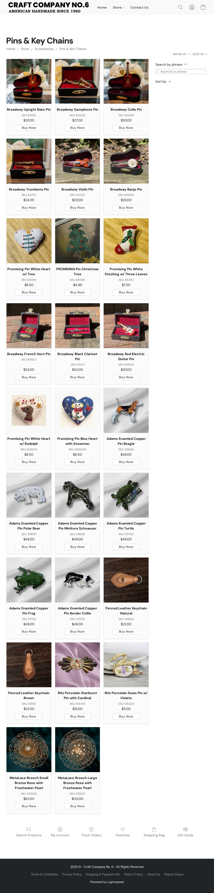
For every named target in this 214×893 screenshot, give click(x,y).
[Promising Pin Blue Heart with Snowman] (77, 410)
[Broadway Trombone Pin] (28, 161)
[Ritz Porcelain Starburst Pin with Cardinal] (77, 664)
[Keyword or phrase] (157, 71)
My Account (60, 835)
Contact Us (139, 7)
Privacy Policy (72, 874)
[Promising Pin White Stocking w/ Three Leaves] (126, 240)
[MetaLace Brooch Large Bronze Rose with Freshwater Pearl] (77, 749)
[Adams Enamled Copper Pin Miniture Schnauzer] (77, 495)
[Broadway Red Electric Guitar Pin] (126, 325)
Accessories (44, 49)
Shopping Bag (154, 835)
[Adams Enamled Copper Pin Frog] (28, 580)
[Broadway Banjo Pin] (126, 161)
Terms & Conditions (44, 874)
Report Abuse (173, 874)
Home (102, 7)
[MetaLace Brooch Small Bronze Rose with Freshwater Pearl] (28, 749)
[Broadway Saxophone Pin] (77, 81)
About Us (153, 874)
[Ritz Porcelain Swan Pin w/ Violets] (126, 664)
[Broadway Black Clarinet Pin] (77, 325)
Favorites (123, 835)
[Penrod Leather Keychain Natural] (126, 580)
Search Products (28, 835)
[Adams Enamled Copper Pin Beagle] (126, 410)
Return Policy (133, 874)
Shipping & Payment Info (103, 874)
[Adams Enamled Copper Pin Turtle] (126, 495)
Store (117, 7)
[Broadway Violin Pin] (77, 161)
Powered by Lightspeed (107, 882)
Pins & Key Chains (72, 49)
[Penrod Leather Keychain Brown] (28, 664)
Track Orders (91, 835)
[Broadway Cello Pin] (126, 81)
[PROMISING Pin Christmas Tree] (77, 240)
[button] (48, 7)
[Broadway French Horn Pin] (28, 325)
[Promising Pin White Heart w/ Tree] (28, 240)
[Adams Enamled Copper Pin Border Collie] (77, 580)
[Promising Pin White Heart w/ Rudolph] (28, 410)
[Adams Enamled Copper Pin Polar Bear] (28, 495)
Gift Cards (185, 835)
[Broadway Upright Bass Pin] (28, 81)
